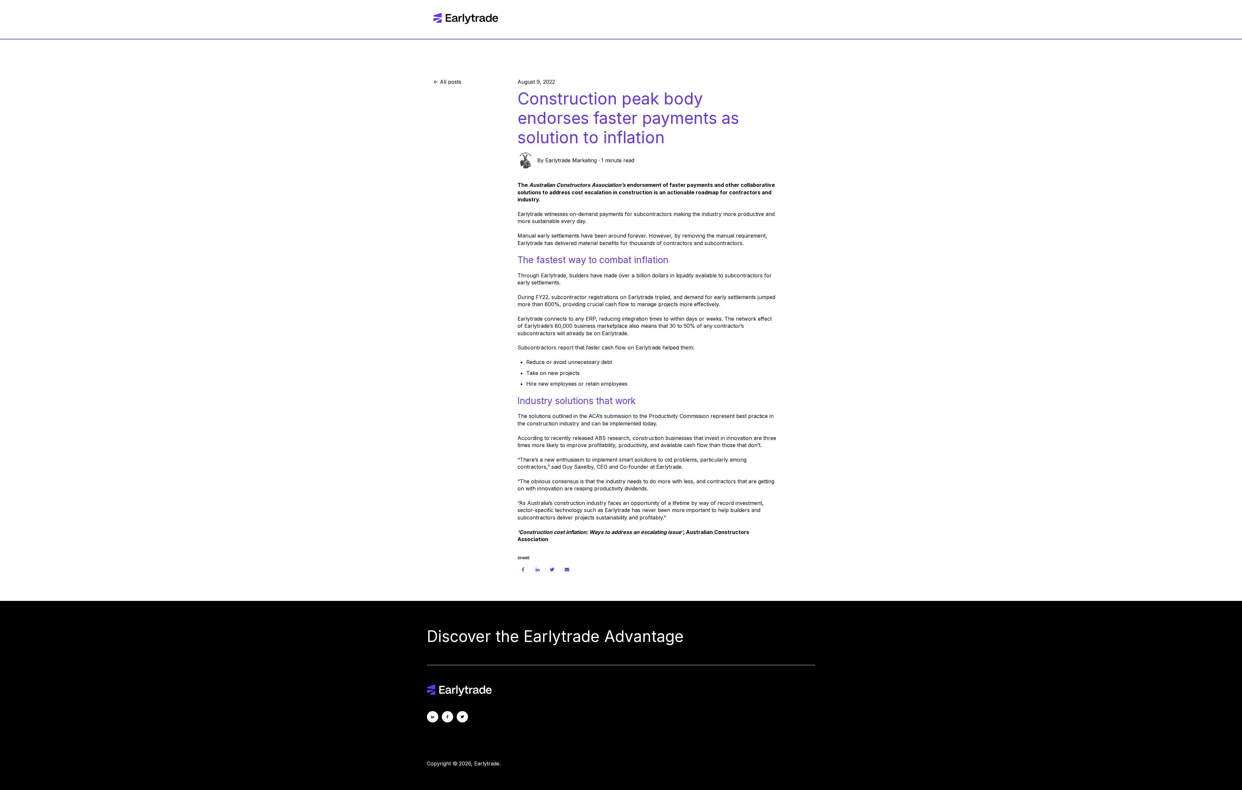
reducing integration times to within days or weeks (660, 318)
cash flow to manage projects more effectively (662, 304)
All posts (450, 82)
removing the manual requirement (724, 235)
